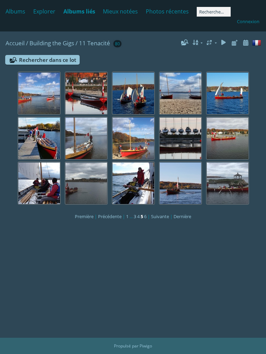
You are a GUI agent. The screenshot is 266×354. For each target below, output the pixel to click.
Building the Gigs (51, 43)
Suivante (160, 216)
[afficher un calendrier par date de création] (245, 42)
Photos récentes (167, 11)
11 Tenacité (94, 43)
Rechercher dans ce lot (47, 59)
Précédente (110, 216)
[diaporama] (224, 42)
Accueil (15, 43)
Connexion (248, 21)
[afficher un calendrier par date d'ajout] (234, 42)
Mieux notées (120, 11)
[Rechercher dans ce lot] (184, 42)
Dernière (182, 216)
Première (84, 216)
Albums (15, 11)
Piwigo (146, 346)
